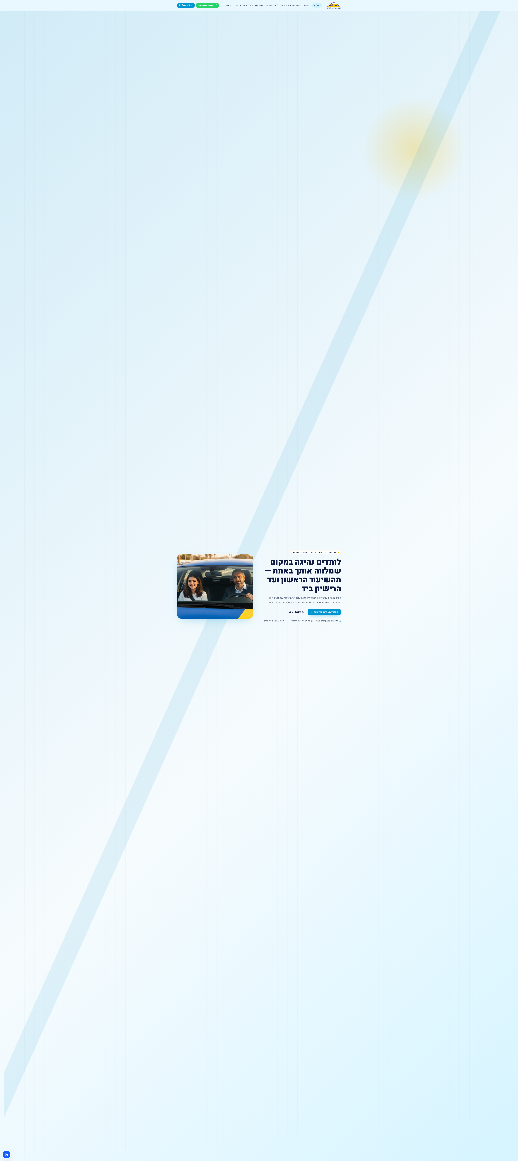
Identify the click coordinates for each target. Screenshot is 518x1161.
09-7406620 (295, 612)
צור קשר (229, 5)
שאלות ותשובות (256, 5)
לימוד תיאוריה (272, 5)
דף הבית (317, 5)
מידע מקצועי (241, 5)
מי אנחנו (307, 5)
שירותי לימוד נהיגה (292, 5)
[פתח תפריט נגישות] (6, 1154)
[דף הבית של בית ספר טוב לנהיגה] (334, 5)
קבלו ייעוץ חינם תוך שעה (326, 612)
